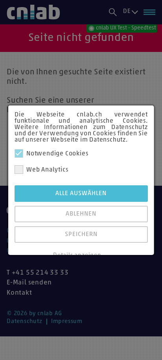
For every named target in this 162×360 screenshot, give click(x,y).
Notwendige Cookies (57, 154)
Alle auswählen (81, 193)
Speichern (80, 234)
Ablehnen (81, 214)
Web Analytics (47, 170)
